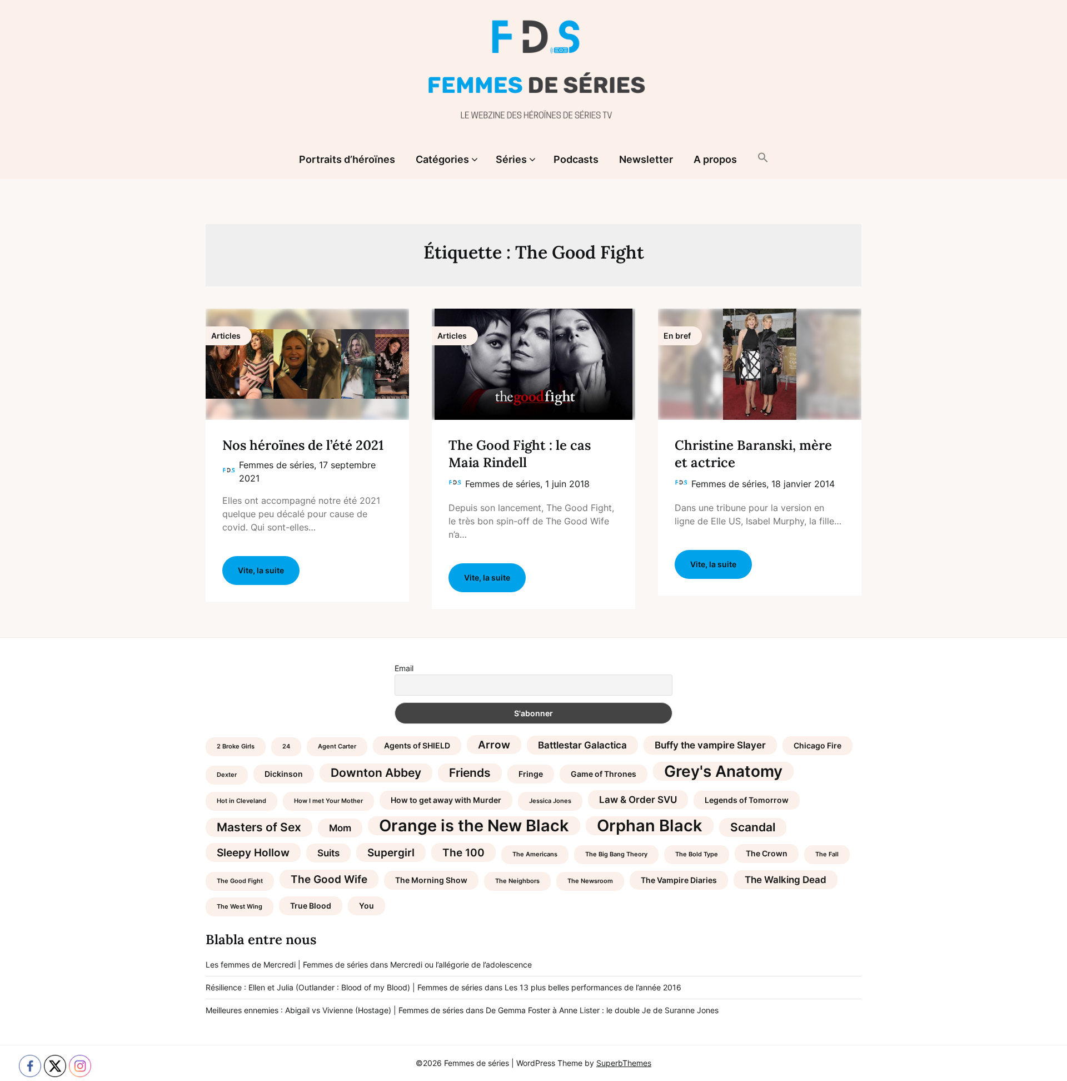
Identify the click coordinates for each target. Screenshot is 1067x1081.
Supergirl (391, 852)
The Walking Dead (785, 879)
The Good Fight (240, 881)
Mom (340, 828)
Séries (511, 159)
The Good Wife (329, 879)
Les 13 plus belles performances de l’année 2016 (593, 987)
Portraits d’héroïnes (347, 159)
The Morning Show (431, 880)
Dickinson (284, 773)
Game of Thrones (603, 773)
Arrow (494, 744)
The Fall (827, 854)
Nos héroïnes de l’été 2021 (302, 445)
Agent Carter (337, 746)
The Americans (534, 854)
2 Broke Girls (236, 746)
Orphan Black (649, 825)
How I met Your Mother (328, 801)
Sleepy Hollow (253, 852)
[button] (763, 158)
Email (404, 668)
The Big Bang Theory (616, 854)
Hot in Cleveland (241, 801)
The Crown (766, 853)
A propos (715, 159)
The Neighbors (517, 881)
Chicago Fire (817, 745)
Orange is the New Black (474, 825)
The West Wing (239, 906)
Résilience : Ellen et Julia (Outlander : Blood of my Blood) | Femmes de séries (344, 987)
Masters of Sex (259, 827)
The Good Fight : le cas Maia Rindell (519, 454)
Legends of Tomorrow (747, 800)
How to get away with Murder (446, 800)
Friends (470, 773)
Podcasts (576, 159)
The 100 (463, 852)
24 (286, 746)
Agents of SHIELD (417, 745)
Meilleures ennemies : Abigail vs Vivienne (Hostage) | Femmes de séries (334, 1010)
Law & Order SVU (638, 799)
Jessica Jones (550, 801)
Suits (328, 853)
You (366, 905)
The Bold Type (696, 854)
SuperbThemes (623, 1063)
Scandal (752, 827)
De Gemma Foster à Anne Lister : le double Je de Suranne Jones (602, 1010)
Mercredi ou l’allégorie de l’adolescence (461, 964)
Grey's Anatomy (723, 771)
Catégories (442, 159)
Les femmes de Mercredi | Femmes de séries (287, 964)
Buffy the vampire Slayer (710, 745)
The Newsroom (590, 881)
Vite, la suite (261, 570)
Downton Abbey (376, 773)
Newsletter (646, 159)
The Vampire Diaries (679, 880)
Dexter (227, 774)
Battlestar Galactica (582, 745)
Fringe (530, 773)
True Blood (310, 905)
